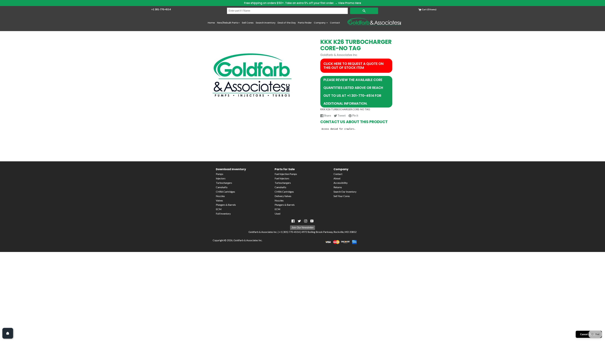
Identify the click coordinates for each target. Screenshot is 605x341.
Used (277, 213)
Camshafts (222, 187)
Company (320, 22)
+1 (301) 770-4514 (289, 231)
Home (211, 22)
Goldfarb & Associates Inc (247, 240)
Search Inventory (265, 22)
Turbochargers (224, 182)
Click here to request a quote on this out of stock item (353, 65)
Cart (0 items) (428, 9)
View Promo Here (349, 3)
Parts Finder (305, 22)
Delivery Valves (283, 195)
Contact (335, 22)
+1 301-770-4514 (161, 9)
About (337, 178)
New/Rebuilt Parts (227, 22)
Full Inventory (223, 213)
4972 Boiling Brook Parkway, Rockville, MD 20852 (329, 231)
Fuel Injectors (282, 178)
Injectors (220, 178)
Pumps (219, 173)
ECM (219, 209)
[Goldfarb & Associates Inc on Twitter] (299, 221)
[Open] (7, 333)
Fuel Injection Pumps (286, 173)
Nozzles (220, 195)
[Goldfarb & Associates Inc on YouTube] (312, 221)
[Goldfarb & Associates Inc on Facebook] (293, 221)
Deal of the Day (287, 22)
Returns (338, 187)
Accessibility (341, 182)
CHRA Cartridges (225, 191)
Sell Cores (248, 22)
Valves (219, 200)
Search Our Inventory (345, 191)
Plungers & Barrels (226, 204)
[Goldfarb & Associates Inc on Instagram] (305, 221)
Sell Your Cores (342, 195)
